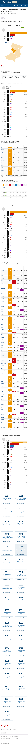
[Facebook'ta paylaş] (4, 18)
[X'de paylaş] (2, 18)
